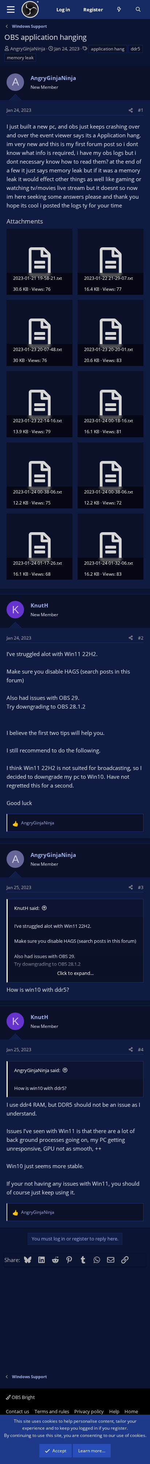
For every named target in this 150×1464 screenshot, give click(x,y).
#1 (140, 110)
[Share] (130, 110)
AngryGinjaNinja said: (37, 1070)
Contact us (17, 1411)
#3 (140, 887)
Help (114, 1411)
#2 (140, 638)
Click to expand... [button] (75, 973)
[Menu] (10, 9)
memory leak (20, 57)
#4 (140, 1049)
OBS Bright (23, 1397)
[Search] (138, 10)
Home (131, 1411)
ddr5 (135, 49)
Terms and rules (52, 1411)
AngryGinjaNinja (27, 48)
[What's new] (119, 10)
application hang (108, 49)
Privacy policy (89, 1411)
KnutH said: (26, 908)
